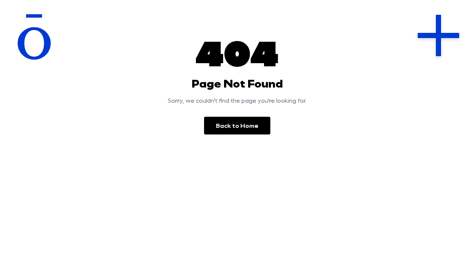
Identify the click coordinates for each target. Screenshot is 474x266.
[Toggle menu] (438, 35)
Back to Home (237, 125)
